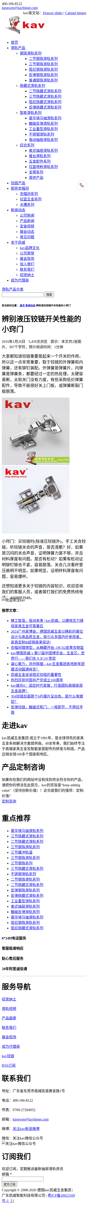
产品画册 (9, 1018)
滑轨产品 (18, 48)
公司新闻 (27, 215)
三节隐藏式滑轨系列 (45, 96)
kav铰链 (8, 1056)
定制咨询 (9, 801)
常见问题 (27, 237)
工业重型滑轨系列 (43, 129)
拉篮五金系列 (31, 199)
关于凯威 (18, 242)
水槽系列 (27, 205)
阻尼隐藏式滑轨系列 (45, 102)
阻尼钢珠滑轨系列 (43, 69)
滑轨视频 (9, 1009)
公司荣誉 (27, 253)
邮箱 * (7, 1174)
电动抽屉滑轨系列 (43, 140)
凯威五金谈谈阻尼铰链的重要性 (36, 675)
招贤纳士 (27, 275)
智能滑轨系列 (31, 113)
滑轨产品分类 (12, 289)
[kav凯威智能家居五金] (25, 34)
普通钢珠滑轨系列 (43, 80)
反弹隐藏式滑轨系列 (45, 107)
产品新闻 (27, 221)
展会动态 (27, 232)
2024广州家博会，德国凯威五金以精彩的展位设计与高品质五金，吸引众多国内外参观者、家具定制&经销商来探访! (47, 637)
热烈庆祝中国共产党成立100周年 (37, 680)
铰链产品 (18, 183)
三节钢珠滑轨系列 (43, 64)
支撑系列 (36, 172)
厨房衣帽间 (20, 188)
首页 (14, 42)
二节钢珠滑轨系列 (43, 59)
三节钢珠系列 (21, 863)
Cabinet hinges (75, 13)
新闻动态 (18, 210)
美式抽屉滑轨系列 (43, 150)
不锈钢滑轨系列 (41, 134)
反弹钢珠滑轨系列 (43, 75)
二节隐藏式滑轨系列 (45, 91)
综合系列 (27, 145)
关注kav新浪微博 (26, 1129)
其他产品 (36, 178)
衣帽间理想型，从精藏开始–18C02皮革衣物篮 (47, 648)
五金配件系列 (40, 161)
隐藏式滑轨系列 (32, 86)
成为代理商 (20, 280)
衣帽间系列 (29, 194)
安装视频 (27, 226)
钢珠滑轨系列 (31, 53)
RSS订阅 (9, 1065)
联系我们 (27, 269)
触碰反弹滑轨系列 (43, 123)
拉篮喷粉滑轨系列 (43, 167)
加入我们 (27, 264)
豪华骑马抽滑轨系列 (45, 118)
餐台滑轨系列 (40, 156)
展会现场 (27, 259)
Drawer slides (53, 13)
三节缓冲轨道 (21, 852)
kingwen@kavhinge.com (20, 8)
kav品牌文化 (29, 248)
